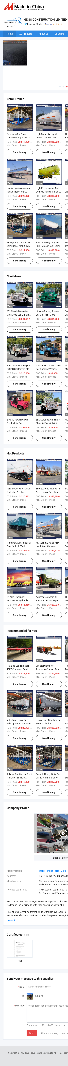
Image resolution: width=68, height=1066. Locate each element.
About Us (43, 33)
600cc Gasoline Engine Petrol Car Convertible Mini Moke (18, 369)
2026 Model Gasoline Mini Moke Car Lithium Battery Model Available (19, 315)
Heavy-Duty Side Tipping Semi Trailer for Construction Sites (48, 723)
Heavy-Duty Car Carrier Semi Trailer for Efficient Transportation (19, 246)
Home (10, 33)
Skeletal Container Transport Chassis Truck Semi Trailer (48, 669)
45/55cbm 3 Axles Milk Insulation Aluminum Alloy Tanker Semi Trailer (48, 546)
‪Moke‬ (63, 870)
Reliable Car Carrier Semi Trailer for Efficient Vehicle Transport (19, 778)
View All (11, 920)
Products (27, 33)
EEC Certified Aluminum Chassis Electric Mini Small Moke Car (48, 423)
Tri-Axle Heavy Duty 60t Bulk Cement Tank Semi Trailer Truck (48, 246)
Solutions (59, 33)
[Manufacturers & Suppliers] (24, 6)
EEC (20, 961)
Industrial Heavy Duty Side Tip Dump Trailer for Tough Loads (19, 723)
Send (31, 1033)
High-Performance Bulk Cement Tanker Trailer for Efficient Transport (48, 192)
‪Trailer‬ (42, 870)
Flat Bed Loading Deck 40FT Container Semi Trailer (18, 669)
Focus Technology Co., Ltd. (42, 1052)
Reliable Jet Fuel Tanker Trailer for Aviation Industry (19, 492)
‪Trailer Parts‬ (53, 870)
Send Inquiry (19, 152)
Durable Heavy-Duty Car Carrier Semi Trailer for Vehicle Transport (48, 778)
